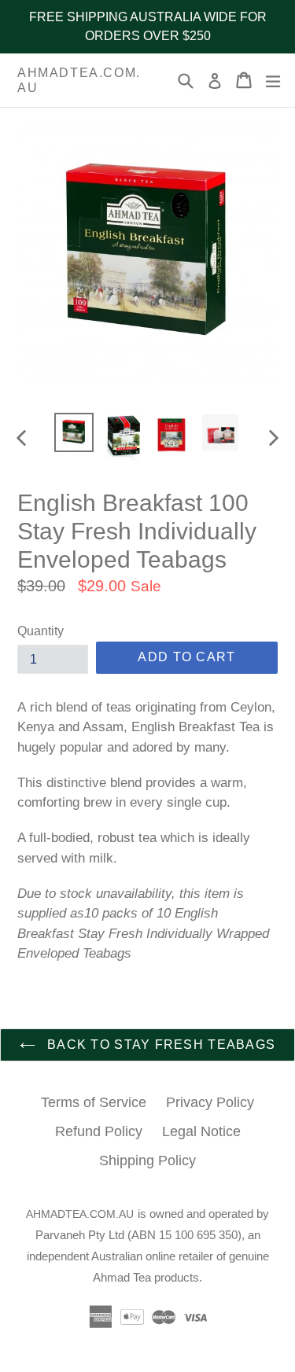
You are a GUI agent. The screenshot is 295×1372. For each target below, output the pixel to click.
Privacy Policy (210, 1102)
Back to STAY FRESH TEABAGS (159, 1044)
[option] (74, 432)
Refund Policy (98, 1131)
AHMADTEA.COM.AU (79, 80)
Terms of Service (93, 1102)
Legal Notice (201, 1131)
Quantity (40, 631)
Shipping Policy (147, 1160)
